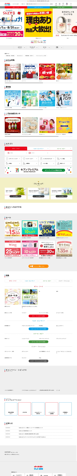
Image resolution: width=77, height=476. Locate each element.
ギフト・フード (16, 7)
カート (67, 5)
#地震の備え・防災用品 (10, 55)
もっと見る (15, 196)
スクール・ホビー (61, 7)
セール (44, 48)
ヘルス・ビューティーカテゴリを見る (38, 343)
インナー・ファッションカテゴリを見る (38, 376)
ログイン (60, 5)
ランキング (32, 48)
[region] (38, 73)
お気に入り (63, 5)
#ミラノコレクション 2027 (41, 55)
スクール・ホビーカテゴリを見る (38, 356)
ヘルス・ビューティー (38, 7)
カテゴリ (20, 48)
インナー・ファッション (64, 280)
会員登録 (56, 5)
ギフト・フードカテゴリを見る (38, 331)
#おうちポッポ (19, 55)
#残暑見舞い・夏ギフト (29, 55)
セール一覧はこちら (37, 266)
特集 (57, 48)
